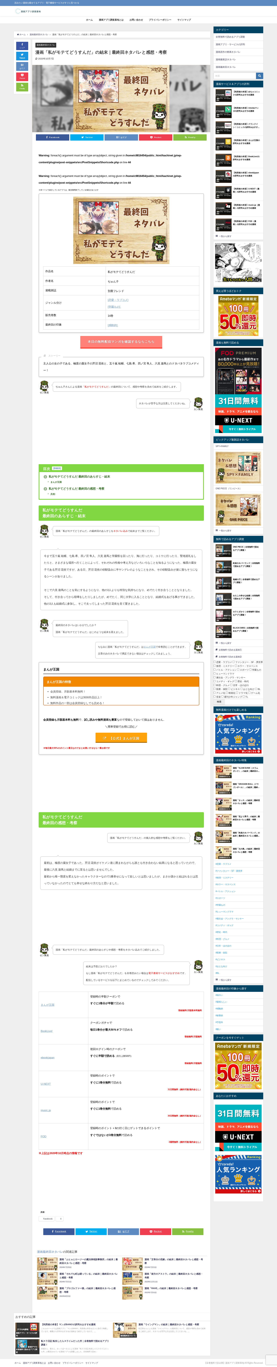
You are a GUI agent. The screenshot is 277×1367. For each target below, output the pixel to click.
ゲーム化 (255, 693)
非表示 (57, 468)
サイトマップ (184, 20)
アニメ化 (220, 693)
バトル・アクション (226, 670)
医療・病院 (221, 689)
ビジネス (235, 689)
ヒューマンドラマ (225, 674)
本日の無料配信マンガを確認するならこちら (121, 341)
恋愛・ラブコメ (224, 662)
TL (246, 697)
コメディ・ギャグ (225, 681)
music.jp (46, 1110)
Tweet (22, 58)
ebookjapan (47, 1057)
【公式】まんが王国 (124, 738)
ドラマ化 (243, 693)
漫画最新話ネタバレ (226, 59)
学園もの (256, 670)
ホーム (89, 20)
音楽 (218, 697)
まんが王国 (56, 482)
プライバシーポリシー (160, 20)
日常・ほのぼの (240, 685)
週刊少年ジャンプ (232, 697)
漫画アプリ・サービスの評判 (230, 44)
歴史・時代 (243, 681)
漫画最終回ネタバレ (46, 45)
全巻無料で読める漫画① (230, 650)
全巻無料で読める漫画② (230, 657)
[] (118, 300)
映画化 (231, 693)
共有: (53, 494)
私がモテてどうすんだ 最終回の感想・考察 (74, 488)
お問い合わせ (136, 20)
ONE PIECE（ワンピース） (229, 488)
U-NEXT (46, 1083)
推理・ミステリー (225, 666)
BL (258, 689)
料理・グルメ (223, 685)
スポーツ (244, 670)
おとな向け (248, 689)
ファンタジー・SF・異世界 (249, 662)
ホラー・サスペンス (247, 666)
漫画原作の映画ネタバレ (228, 52)
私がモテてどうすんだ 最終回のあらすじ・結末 (77, 476)
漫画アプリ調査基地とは (111, 20)
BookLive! (47, 1031)
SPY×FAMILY (222, 446)
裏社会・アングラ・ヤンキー (230, 677)
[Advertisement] (121, 436)
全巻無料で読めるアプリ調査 (230, 37)
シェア (22, 48)
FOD (43, 1136)
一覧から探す (225, 236)
